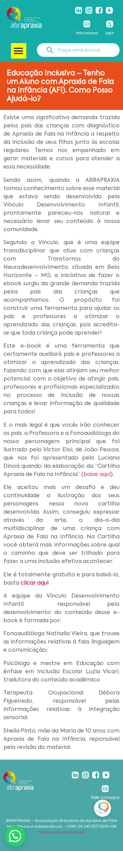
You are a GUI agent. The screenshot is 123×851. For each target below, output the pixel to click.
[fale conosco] (86, 24)
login (109, 33)
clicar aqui (34, 582)
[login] (109, 24)
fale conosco (87, 33)
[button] (18, 51)
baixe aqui (97, 474)
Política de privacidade (61, 832)
